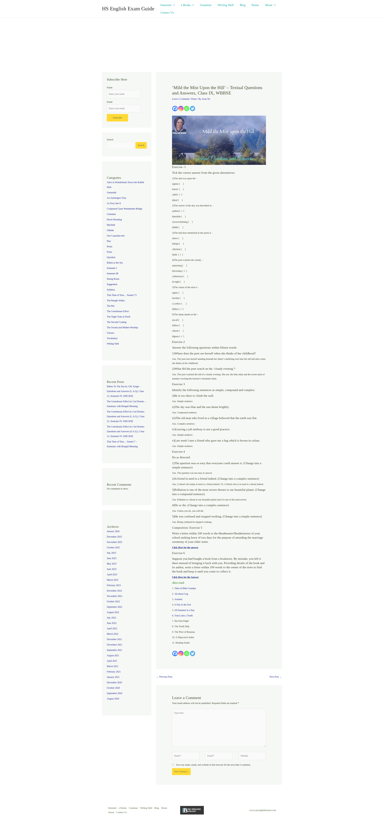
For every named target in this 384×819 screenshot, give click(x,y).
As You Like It (114, 203)
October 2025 (113, 547)
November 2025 (114, 542)
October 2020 (113, 688)
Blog (243, 5)
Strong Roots (113, 279)
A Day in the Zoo (182, 604)
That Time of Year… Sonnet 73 (121, 295)
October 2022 (113, 601)
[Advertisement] (192, 40)
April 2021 (112, 661)
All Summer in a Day (184, 610)
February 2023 (114, 585)
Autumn (178, 599)
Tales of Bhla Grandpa (185, 588)
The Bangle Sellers (116, 300)
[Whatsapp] (186, 108)
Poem (109, 246)
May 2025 (112, 563)
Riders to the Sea (115, 262)
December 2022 (114, 590)
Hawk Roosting (114, 219)
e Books (186, 5)
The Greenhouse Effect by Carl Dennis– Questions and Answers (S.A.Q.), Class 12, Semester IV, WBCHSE (126, 431)
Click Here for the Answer (185, 577)
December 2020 (114, 682)
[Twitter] (192, 108)
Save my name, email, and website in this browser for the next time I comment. (213, 765)
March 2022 (112, 634)
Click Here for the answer (185, 547)
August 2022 (113, 612)
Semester (166, 5)
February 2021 (114, 671)
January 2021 (113, 677)
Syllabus (111, 289)
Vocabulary (112, 338)
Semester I (112, 268)
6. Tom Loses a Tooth (182, 615)
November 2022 (114, 596)
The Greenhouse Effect (118, 311)
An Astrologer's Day (116, 198)
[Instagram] (180, 108)
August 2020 (113, 698)
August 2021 (113, 655)
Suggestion (112, 284)
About (268, 5)
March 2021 (112, 666)
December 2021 (114, 639)
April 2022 (112, 628)
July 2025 (111, 553)
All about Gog (181, 594)
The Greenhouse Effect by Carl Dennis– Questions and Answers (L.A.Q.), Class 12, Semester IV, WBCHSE (126, 416)
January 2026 (113, 531)
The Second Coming (116, 322)
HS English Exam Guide (128, 9)
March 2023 (112, 580)
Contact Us (167, 12)
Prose (109, 252)
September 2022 (114, 607)
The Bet (110, 306)
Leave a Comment (180, 99)
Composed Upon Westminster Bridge (124, 208)
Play (109, 241)
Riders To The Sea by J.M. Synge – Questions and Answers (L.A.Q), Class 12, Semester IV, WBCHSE (125, 391)
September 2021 (114, 650)
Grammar (206, 5)
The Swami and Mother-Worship (122, 327)
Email (109, 102)
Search (110, 139)
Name (109, 87)
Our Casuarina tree (116, 235)
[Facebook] (175, 108)
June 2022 (112, 623)
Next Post (275, 676)
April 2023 (112, 574)
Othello (110, 230)
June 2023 (112, 569)
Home (255, 5)
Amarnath (111, 192)
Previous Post (164, 676)
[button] (173, 5)
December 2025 (114, 536)
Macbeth (111, 225)
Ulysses (110, 333)
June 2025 (112, 558)
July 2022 (111, 617)
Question (111, 257)
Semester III (112, 273)
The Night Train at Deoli (118, 316)
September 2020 (114, 693)
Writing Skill (226, 5)
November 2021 (114, 644)
